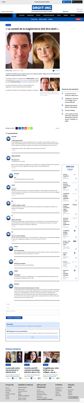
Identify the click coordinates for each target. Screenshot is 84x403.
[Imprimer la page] (28, 128)
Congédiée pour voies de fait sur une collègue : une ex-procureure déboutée (71, 100)
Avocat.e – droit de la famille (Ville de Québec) (66, 185)
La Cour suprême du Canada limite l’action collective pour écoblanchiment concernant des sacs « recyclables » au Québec (71, 117)
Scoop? (78, 19)
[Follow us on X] (77, 11)
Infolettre (66, 11)
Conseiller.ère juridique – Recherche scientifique (66, 196)
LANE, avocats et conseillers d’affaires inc (66, 248)
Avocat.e (65, 262)
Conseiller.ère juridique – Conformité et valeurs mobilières (66, 208)
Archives (73, 15)
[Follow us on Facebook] (80, 11)
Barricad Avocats (66, 178)
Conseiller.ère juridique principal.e (66, 232)
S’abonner (70, 394)
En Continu (21, 15)
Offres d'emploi (43, 19)
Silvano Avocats (65, 227)
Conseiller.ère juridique (42, 394)
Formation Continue (22, 391)
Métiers (51, 19)
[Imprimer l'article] (21, 378)
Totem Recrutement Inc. (66, 214)
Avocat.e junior (40, 391)
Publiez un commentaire (14, 318)
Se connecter (67, 2)
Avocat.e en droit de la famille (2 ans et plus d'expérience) (66, 221)
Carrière (66, 15)
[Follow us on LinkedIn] (81, 11)
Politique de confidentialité (58, 389)
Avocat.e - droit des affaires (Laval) (66, 242)
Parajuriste (39, 396)
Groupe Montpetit (66, 190)
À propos (37, 2)
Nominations (30, 15)
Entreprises (34, 19)
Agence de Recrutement (58, 394)
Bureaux (38, 15)
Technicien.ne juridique (42, 398)
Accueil (7, 387)
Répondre (14, 150)
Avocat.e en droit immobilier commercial (65, 273)
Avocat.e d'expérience (66, 175)
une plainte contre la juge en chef (22, 80)
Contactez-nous (58, 387)
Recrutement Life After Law (66, 237)
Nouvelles (8, 25)
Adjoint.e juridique (41, 393)
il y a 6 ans (13, 138)
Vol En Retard (65, 266)
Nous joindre (42, 2)
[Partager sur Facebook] (20, 128)
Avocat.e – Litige (65, 253)
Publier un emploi (22, 399)
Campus (59, 15)
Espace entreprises (78, 2)
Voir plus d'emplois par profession (45, 399)
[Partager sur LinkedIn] (22, 128)
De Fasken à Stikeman (70, 110)
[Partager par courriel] (25, 128)
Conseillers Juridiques (48, 15)
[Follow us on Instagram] (78, 11)
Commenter (16, 378)
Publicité (47, 2)
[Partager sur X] (17, 128)
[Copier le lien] (31, 128)
